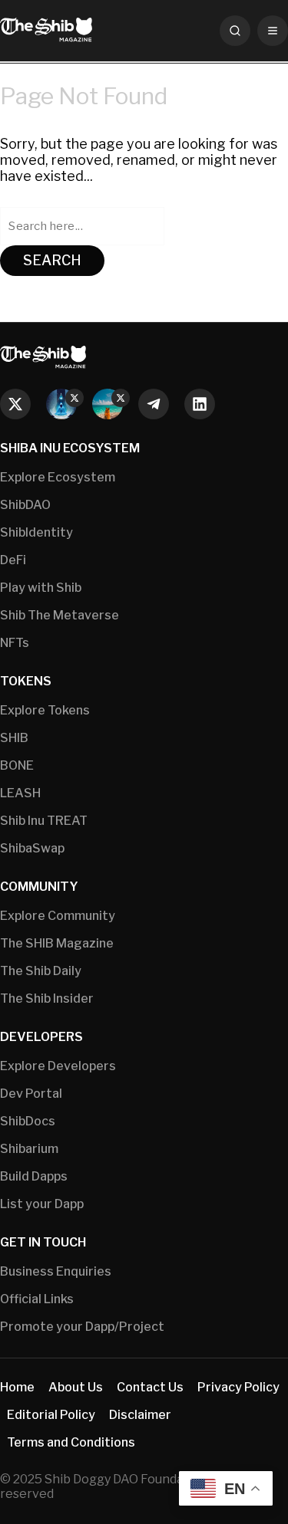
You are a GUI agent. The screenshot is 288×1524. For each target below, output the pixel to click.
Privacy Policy (238, 1387)
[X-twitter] (15, 404)
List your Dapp (42, 1204)
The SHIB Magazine (57, 943)
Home (17, 1387)
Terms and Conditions (71, 1442)
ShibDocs (27, 1121)
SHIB (14, 738)
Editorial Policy (51, 1414)
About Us (75, 1387)
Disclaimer (140, 1414)
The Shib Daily (40, 971)
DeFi (13, 560)
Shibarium (29, 1148)
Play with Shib (40, 587)
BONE (17, 765)
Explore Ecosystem (57, 477)
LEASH (20, 793)
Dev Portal (31, 1093)
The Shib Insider (47, 998)
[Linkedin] (199, 404)
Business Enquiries (55, 1271)
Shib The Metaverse (59, 615)
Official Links (37, 1299)
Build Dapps (34, 1176)
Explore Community (57, 915)
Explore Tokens (45, 710)
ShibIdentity (36, 532)
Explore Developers (58, 1066)
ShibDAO (25, 505)
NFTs (14, 643)
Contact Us (150, 1387)
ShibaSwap (32, 848)
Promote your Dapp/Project (82, 1326)
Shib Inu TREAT (44, 820)
